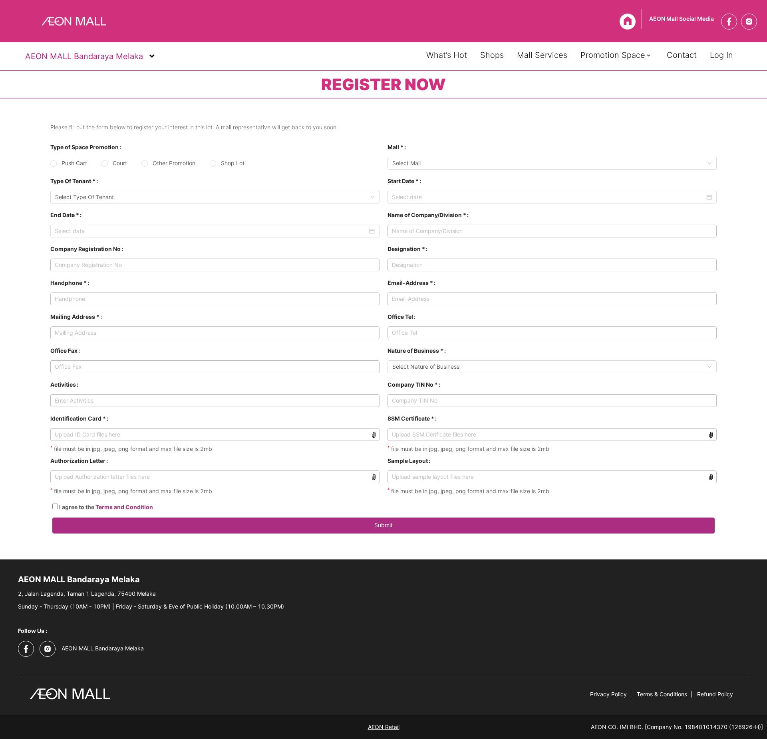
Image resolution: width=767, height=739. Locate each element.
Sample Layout (407, 460)
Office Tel (400, 316)
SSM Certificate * (410, 418)
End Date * (64, 214)
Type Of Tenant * (72, 181)
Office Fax (63, 350)
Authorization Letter (77, 460)
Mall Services (542, 54)
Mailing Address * (74, 316)
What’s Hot (446, 54)
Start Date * (403, 181)
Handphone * (68, 282)
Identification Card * (78, 418)
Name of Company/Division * (426, 214)
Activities (63, 384)
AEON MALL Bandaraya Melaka (83, 56)
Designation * (406, 248)
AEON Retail (383, 726)
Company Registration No (85, 248)
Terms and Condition (124, 507)
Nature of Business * (415, 350)
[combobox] (215, 197)
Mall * (395, 147)
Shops (492, 54)
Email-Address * (410, 282)
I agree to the (105, 507)
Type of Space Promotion (84, 147)
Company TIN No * (412, 384)
